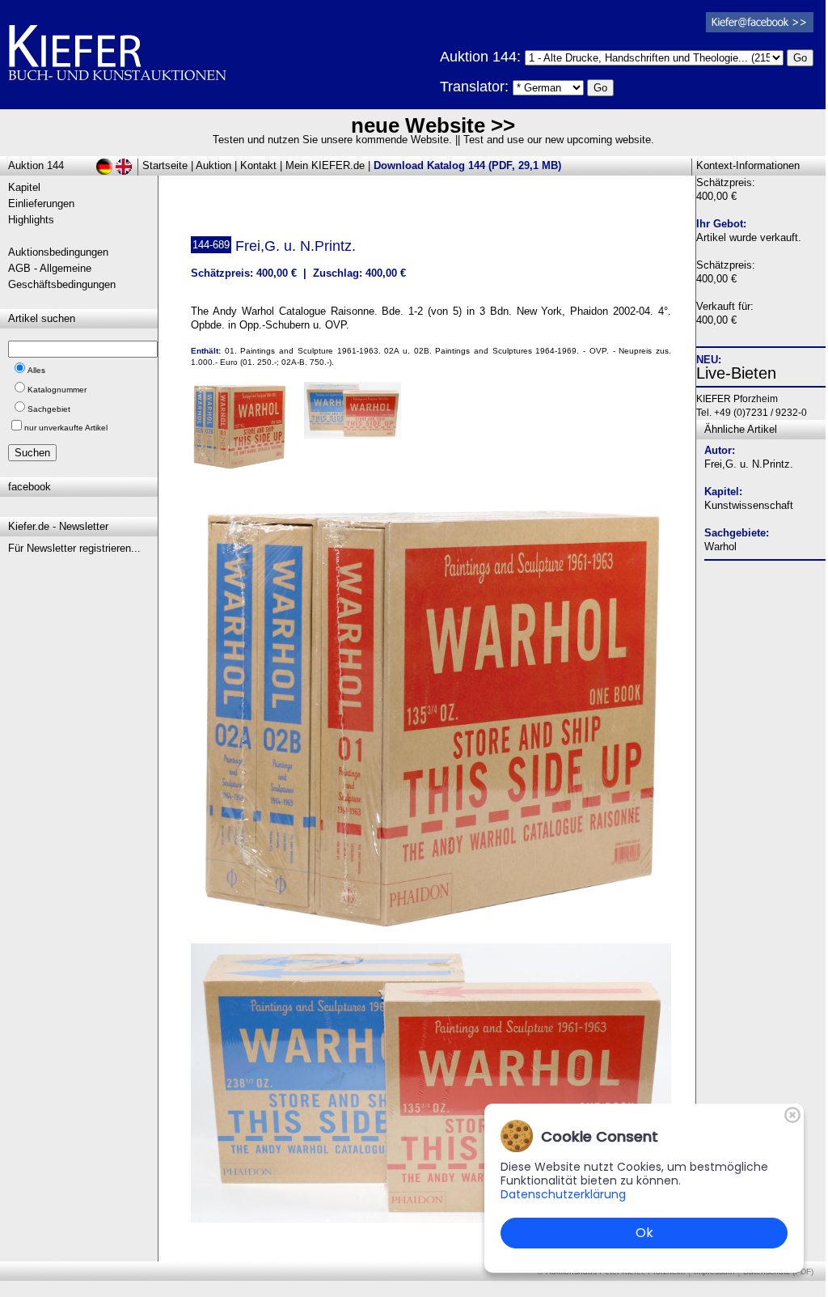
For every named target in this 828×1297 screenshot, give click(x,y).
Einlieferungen (41, 203)
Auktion (213, 165)
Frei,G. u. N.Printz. (748, 464)
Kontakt (258, 165)
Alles (36, 370)
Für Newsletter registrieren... (74, 548)
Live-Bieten (736, 373)
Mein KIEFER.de (325, 165)
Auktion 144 (36, 165)
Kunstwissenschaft (748, 505)
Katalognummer (57, 389)
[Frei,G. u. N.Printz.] (431, 929)
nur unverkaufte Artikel (66, 427)
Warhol (720, 546)
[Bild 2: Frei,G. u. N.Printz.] (358, 416)
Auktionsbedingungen (58, 252)
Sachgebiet (48, 409)
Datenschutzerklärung (563, 1194)
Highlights (31, 220)
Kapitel (24, 187)
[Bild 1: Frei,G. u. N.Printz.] (245, 432)
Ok (644, 1232)
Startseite (165, 165)
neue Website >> (433, 125)
